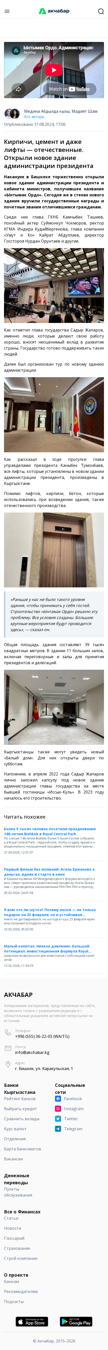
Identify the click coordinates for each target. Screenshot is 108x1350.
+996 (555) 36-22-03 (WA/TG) (42, 1036)
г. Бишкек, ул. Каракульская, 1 (44, 1068)
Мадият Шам (84, 111)
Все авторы (34, 116)
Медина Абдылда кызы (47, 111)
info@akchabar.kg (32, 1052)
